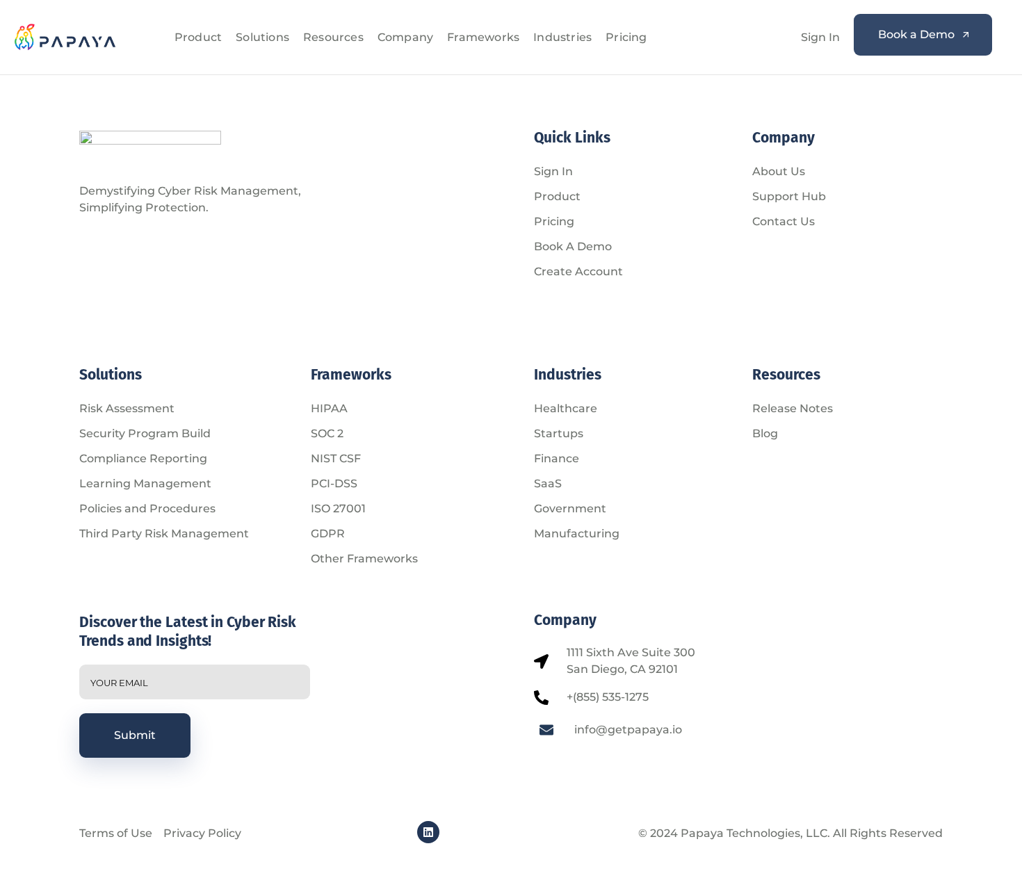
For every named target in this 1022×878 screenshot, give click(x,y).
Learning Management (145, 483)
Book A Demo (573, 246)
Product (198, 37)
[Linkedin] (428, 832)
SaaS (548, 483)
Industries (562, 37)
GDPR (328, 533)
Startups (558, 433)
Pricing (626, 37)
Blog (765, 433)
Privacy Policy (202, 833)
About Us (778, 171)
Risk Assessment (127, 408)
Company (405, 37)
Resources (333, 37)
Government (570, 508)
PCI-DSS (334, 483)
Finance (556, 458)
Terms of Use (115, 833)
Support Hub (789, 196)
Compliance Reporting (143, 458)
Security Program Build (145, 433)
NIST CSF (336, 458)
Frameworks (483, 37)
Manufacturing (576, 533)
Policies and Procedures (147, 508)
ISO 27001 (338, 508)
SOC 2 (327, 433)
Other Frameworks (364, 558)
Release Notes (792, 408)
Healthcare (565, 408)
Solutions (262, 37)
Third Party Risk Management (164, 533)
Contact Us (783, 221)
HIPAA (329, 408)
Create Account (578, 271)
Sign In (820, 37)
